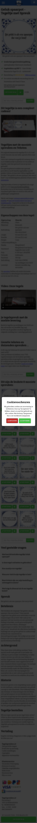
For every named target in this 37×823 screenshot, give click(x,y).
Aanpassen (12, 421)
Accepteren (25, 421)
